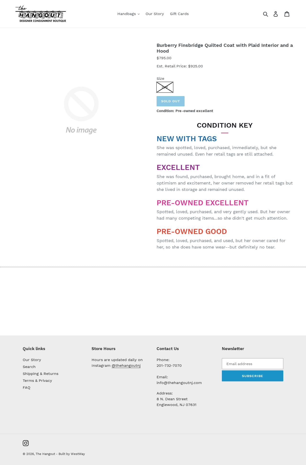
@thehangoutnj (126, 365)
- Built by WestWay (70, 454)
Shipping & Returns (40, 373)
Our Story (32, 359)
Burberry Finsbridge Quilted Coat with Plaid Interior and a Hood (225, 48)
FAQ (26, 387)
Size (160, 78)
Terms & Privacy (37, 380)
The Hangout (46, 454)
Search (29, 366)
